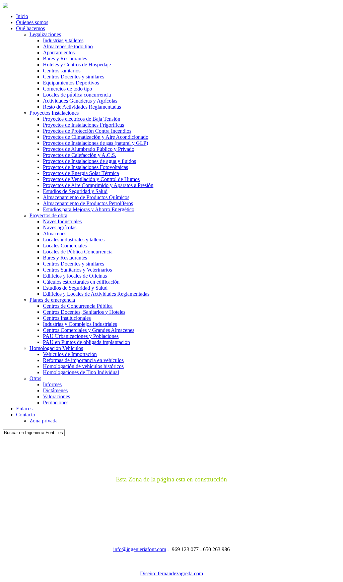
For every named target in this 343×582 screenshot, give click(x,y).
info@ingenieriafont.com (139, 549)
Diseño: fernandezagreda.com (171, 573)
